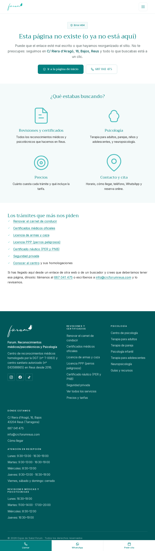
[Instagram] (11, 377)
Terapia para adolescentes (128, 358)
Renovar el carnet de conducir (35, 221)
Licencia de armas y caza (31, 235)
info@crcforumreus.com (113, 277)
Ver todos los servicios (81, 391)
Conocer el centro (26, 263)
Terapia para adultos (124, 339)
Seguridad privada (26, 256)
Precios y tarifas (77, 398)
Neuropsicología (121, 364)
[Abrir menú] (143, 6)
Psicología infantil (122, 351)
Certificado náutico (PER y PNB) (36, 249)
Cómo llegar (15, 440)
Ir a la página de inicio (62, 69)
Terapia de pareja (122, 345)
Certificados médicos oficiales (34, 228)
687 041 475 (103, 69)
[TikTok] (29, 377)
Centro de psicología (124, 333)
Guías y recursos (122, 370)
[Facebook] (20, 377)
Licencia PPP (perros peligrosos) (36, 242)
